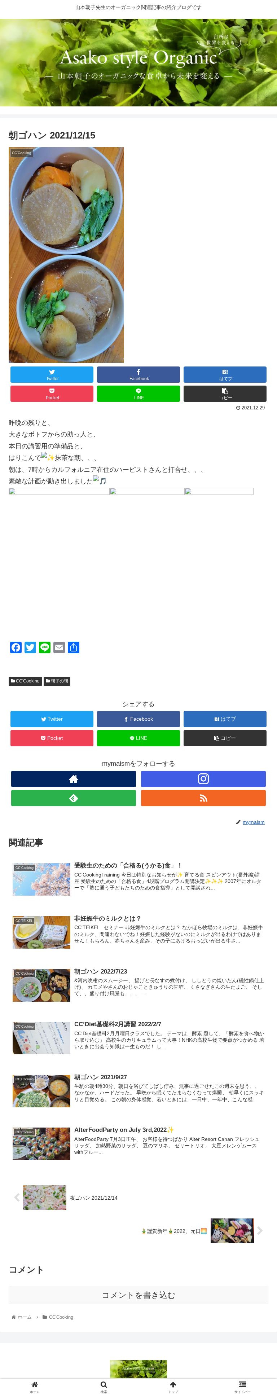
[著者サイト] (73, 779)
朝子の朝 (59, 681)
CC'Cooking (27, 681)
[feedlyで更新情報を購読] (73, 798)
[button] (256, 894)
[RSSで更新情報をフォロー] (203, 798)
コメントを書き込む (139, 1295)
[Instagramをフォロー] (203, 779)
